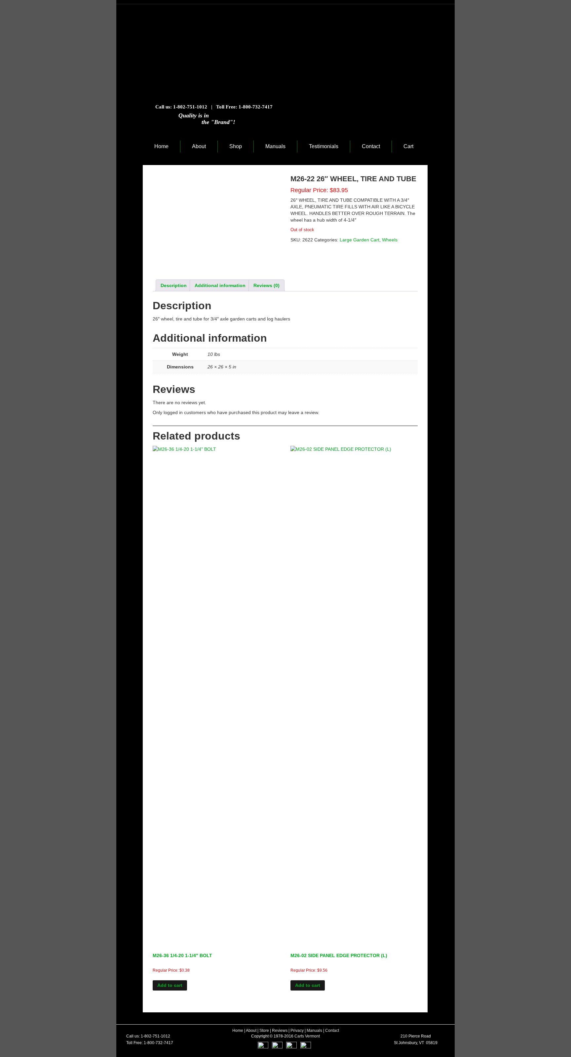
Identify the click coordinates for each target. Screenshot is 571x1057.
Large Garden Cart (359, 239)
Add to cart (169, 985)
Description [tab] (174, 285)
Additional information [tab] (220, 285)
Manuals (275, 146)
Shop (235, 146)
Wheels (390, 239)
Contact (371, 146)
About (199, 146)
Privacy (297, 1030)
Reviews (279, 1030)
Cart (408, 146)
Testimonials (323, 146)
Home (161, 146)
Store (264, 1030)
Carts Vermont (307, 1036)
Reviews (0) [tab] (266, 285)
